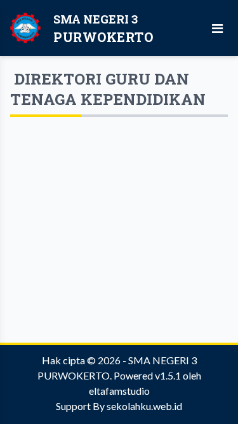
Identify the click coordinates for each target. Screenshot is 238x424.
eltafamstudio (119, 391)
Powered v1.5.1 (147, 375)
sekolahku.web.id (144, 406)
